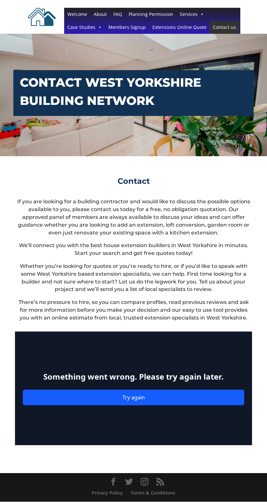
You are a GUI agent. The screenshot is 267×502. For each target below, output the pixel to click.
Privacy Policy (107, 493)
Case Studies (81, 27)
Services (189, 14)
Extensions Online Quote (179, 27)
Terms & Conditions (153, 493)
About (100, 14)
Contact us (224, 27)
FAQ (117, 14)
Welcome (77, 14)
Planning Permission (151, 14)
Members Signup (127, 27)
